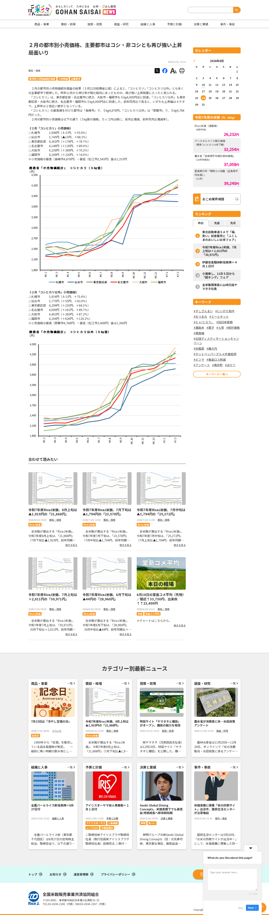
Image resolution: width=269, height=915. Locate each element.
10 (203, 84)
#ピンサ (199, 359)
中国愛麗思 (107, 828)
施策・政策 (94, 24)
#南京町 (217, 365)
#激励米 (199, 327)
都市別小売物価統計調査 (42, 79)
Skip (240, 907)
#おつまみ (200, 316)
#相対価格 (233, 327)
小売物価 (63, 79)
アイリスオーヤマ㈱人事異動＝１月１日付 (107, 807)
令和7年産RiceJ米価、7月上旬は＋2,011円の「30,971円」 (52, 596)
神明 (143, 823)
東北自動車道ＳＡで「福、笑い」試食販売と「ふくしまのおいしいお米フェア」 (219, 236)
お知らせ (55, 874)
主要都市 (75, 79)
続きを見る (71, 545)
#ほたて (230, 365)
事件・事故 (221, 818)
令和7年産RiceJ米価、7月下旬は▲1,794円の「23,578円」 (107, 511)
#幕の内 (211, 348)
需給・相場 (68, 24)
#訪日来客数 (224, 322)
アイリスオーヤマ (95, 823)
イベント (56, 731)
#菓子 (210, 327)
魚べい (152, 823)
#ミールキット (219, 316)
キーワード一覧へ (217, 374)
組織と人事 (148, 24)
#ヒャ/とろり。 (204, 322)
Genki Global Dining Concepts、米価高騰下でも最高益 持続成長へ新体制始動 (161, 809)
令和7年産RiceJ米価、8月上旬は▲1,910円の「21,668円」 (52, 511)
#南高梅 (199, 333)
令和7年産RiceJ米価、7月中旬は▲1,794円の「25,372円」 (161, 511)
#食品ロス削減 (216, 359)
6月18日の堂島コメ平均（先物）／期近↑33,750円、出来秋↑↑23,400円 (161, 598)
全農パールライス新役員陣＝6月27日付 (52, 807)
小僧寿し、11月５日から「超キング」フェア (218, 275)
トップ (32, 874)
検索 (236, 10)
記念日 (35, 735)
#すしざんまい (203, 311)
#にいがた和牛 (225, 311)
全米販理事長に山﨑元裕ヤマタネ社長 (219, 287)
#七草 (220, 327)
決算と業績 (201, 24)
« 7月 (194, 61)
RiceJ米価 (35, 524)
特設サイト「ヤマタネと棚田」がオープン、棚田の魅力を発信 (160, 723)
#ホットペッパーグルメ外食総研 (215, 354)
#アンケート (202, 365)
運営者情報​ (81, 874)
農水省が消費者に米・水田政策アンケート (214, 723)
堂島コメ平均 (152, 614)
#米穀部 (199, 348)
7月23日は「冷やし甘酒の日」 (51, 721)
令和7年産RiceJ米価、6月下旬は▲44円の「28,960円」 (107, 596)
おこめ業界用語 (213, 199)
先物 (140, 614)
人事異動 (113, 823)
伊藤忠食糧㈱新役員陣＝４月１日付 (219, 264)
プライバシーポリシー (115, 874)
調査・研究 (121, 24)
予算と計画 (174, 24)
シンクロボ (92, 828)
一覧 (70, 683)
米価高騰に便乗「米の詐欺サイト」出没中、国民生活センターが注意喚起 (214, 809)
